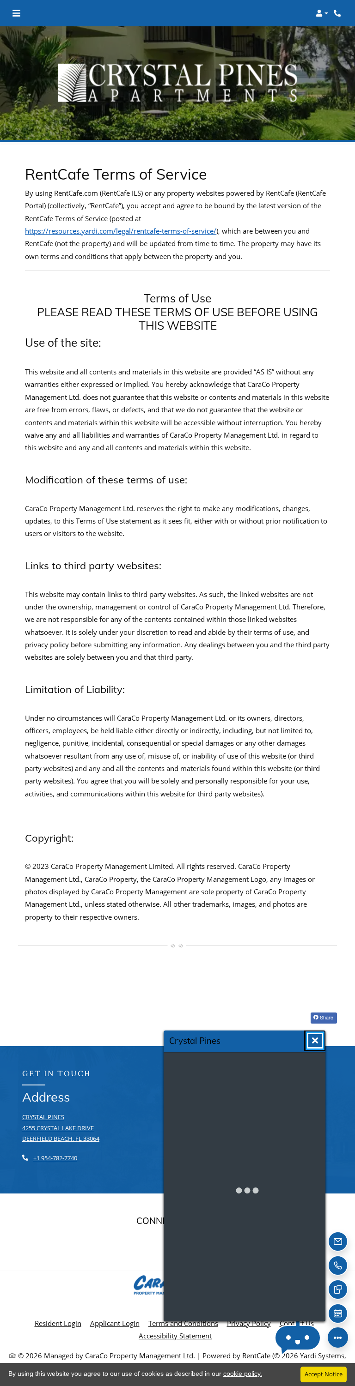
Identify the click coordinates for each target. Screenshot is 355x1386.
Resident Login (58, 1323)
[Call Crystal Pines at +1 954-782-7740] (338, 13)
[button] (322, 13)
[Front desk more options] (338, 1337)
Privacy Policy (249, 1323)
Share (325, 1017)
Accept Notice (324, 1374)
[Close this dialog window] (315, 1040)
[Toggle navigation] (16, 13)
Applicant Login (115, 1323)
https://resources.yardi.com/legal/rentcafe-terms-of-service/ (120, 230)
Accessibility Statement (175, 1335)
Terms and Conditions (183, 1323)
